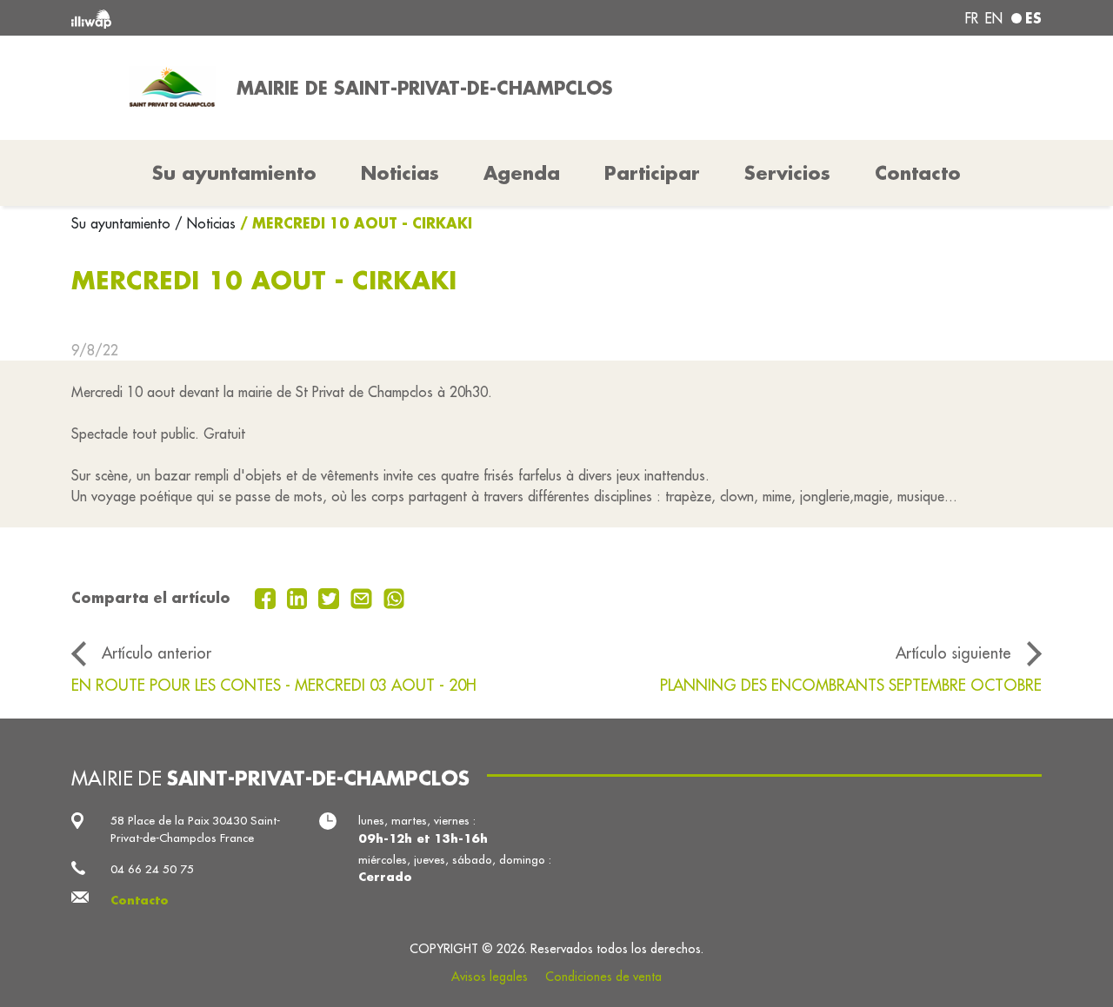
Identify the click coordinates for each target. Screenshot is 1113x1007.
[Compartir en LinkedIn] (299, 597)
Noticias (400, 173)
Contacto (918, 173)
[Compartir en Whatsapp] (394, 597)
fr (971, 18)
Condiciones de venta (603, 976)
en (994, 18)
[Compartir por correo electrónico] (363, 597)
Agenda (521, 173)
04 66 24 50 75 (152, 869)
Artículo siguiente (953, 653)
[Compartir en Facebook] (267, 597)
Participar (652, 173)
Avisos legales (489, 976)
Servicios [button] (787, 173)
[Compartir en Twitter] (331, 597)
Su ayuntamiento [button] (234, 173)
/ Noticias (205, 223)
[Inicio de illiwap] (267, 18)
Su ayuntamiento (123, 223)
